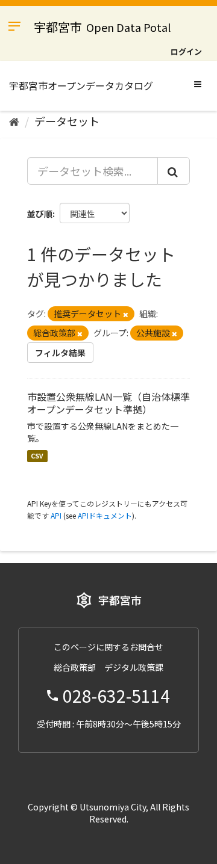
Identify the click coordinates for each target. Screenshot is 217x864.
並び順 (39, 214)
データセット (66, 121)
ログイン (186, 51)
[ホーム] (14, 121)
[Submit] (173, 171)
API (56, 515)
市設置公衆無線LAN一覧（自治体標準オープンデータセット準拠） (108, 402)
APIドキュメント (105, 515)
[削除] (125, 314)
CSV (37, 455)
